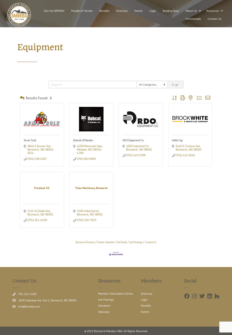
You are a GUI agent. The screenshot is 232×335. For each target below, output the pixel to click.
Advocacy (103, 312)
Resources (212, 11)
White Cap (177, 140)
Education (104, 305)
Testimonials (193, 19)
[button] (22, 98)
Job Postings (135, 242)
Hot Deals (122, 242)
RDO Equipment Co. (133, 140)
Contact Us (214, 19)
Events (138, 11)
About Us (191, 11)
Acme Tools (30, 140)
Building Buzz (171, 11)
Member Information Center (115, 293)
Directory (122, 11)
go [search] (176, 84)
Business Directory (85, 242)
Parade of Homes (82, 11)
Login (152, 11)
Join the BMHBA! (54, 11)
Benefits (104, 11)
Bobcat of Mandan (83, 140)
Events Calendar (106, 242)
